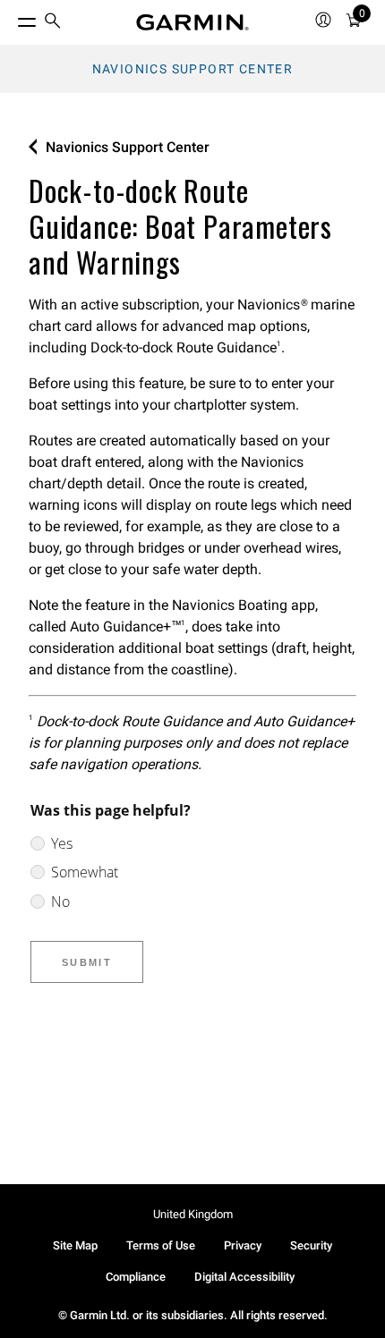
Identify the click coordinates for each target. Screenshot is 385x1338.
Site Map (75, 1245)
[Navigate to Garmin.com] (192, 22)
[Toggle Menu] (10, 18)
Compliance (136, 1276)
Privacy (242, 1245)
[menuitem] (52, 23)
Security (311, 1245)
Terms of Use (160, 1245)
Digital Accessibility (244, 1276)
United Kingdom (193, 1214)
